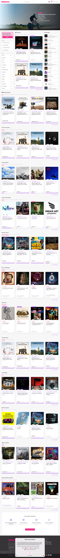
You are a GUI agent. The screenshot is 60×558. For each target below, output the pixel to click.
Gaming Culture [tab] (31, 34)
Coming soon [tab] (4, 304)
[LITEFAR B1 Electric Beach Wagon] (21, 69)
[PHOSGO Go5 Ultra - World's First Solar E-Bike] (36, 69)
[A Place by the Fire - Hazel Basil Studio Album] (22, 278)
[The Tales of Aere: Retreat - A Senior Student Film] (22, 383)
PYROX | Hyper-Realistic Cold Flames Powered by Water (21, 53)
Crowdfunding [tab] (11, 129)
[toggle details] (28, 60)
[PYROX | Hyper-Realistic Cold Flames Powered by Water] (21, 42)
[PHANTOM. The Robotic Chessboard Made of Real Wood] (51, 103)
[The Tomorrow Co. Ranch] (22, 208)
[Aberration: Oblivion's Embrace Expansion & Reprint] (8, 243)
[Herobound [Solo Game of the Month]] (37, 243)
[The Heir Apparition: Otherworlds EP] (51, 313)
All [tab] (15, 34)
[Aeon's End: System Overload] (51, 383)
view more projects (39, 89)
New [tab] (8, 304)
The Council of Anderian (37, 393)
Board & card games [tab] (5, 234)
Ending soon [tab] (21, 129)
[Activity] (51, 1)
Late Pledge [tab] (16, 129)
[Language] (49, 1)
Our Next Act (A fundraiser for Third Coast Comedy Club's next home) (8, 184)
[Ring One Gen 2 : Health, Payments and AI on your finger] (51, 138)
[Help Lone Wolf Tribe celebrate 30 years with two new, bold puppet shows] (37, 173)
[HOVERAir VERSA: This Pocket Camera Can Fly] (8, 138)
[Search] (24, 2)
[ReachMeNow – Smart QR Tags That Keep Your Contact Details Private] (51, 278)
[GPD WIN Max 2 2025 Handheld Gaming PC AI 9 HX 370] (22, 103)
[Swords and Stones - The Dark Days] (51, 243)
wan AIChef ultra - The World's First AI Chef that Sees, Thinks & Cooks (36, 53)
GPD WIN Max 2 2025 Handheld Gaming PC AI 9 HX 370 (22, 114)
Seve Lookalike (6, 323)
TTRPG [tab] (10, 234)
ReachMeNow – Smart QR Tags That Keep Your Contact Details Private (51, 289)
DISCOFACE (34, 288)
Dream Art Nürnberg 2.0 (51, 218)
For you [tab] (3, 129)
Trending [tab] (3, 339)
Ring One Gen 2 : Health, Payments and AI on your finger (51, 149)
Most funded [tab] (8, 339)
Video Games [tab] (15, 234)
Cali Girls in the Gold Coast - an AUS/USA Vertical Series (37, 324)
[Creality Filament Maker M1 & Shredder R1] (8, 103)
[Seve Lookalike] (8, 313)
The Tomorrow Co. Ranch (22, 218)
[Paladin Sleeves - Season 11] (8, 383)
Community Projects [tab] (19, 94)
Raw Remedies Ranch (21, 323)
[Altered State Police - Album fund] (51, 173)
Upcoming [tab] (6, 129)
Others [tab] (19, 234)
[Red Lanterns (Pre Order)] (8, 278)
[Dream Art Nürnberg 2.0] (51, 208)
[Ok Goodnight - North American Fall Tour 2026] (22, 173)
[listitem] (8, 55)
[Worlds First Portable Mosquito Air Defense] (37, 103)
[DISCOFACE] (37, 278)
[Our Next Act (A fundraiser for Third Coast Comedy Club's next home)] (8, 173)
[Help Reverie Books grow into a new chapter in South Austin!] (8, 208)
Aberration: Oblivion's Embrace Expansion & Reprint (7, 254)
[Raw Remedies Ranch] (22, 313)
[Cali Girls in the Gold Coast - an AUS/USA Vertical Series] (37, 313)
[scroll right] (41, 34)
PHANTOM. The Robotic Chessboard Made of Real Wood (51, 114)
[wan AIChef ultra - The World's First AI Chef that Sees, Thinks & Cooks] (36, 42)
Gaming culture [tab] (25, 94)
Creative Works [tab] (25, 34)
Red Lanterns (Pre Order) (8, 288)
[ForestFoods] (37, 208)
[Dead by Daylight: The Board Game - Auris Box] (22, 243)
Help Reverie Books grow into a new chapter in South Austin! (8, 219)
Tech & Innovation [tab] (20, 34)
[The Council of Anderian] (37, 383)
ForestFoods (34, 218)
